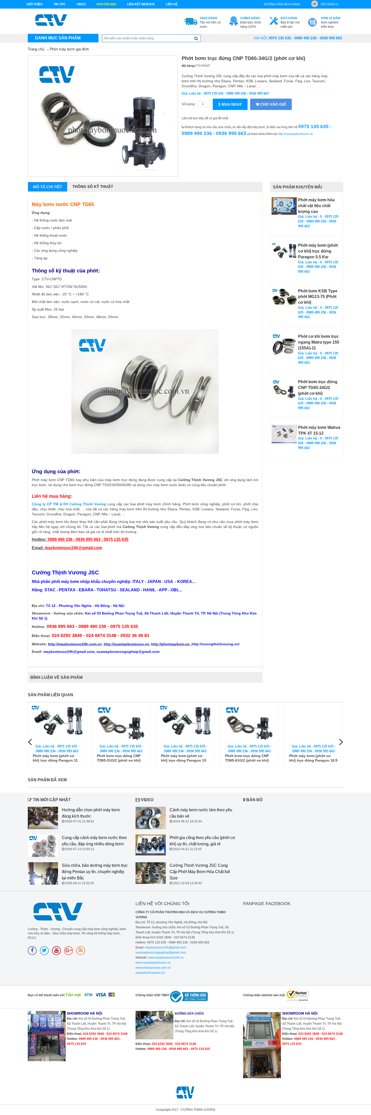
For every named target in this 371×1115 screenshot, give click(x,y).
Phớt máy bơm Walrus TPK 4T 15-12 (319, 430)
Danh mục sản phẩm (58, 38)
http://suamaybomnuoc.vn (295, 134)
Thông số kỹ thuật (92, 186)
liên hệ (172, 4)
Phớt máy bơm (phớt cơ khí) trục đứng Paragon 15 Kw (183, 758)
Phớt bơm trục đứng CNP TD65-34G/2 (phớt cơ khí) (317, 388)
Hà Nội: (261, 38)
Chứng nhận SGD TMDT (153, 995)
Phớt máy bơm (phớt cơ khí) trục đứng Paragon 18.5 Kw (313, 758)
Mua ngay (231, 104)
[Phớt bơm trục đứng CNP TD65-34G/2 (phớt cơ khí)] (284, 389)
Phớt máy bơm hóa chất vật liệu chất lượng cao (316, 206)
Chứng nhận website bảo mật (264, 995)
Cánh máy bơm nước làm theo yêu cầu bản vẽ (201, 813)
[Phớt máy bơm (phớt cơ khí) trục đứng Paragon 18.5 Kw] (313, 723)
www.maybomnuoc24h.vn (165, 957)
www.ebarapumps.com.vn (153, 967)
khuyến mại (106, 4)
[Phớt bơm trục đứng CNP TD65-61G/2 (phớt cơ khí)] (249, 723)
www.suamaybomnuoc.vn (153, 962)
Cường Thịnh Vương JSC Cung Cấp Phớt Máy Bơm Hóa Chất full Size (200, 871)
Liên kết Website (141, 4)
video (81, 4)
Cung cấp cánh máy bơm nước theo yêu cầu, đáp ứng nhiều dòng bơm (94, 840)
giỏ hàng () (329, 4)
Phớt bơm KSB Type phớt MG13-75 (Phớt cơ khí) (317, 297)
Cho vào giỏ (272, 104)
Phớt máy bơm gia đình (69, 49)
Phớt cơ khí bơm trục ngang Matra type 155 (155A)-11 (318, 342)
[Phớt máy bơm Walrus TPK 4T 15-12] (284, 434)
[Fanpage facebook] (32, 950)
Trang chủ (36, 49)
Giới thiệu (34, 4)
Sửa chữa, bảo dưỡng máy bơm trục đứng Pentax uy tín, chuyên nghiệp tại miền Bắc (95, 871)
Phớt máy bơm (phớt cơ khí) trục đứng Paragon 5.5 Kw (318, 251)
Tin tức (60, 4)
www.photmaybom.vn (150, 972)
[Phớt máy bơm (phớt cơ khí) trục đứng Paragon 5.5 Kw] (284, 252)
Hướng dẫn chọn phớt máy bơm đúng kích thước (91, 813)
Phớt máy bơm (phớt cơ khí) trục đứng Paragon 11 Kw (55, 758)
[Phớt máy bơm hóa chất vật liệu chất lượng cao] (284, 206)
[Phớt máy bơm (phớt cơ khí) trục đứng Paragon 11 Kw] (57, 723)
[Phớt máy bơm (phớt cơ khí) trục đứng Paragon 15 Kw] (185, 723)
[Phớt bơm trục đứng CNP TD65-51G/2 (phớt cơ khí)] (121, 723)
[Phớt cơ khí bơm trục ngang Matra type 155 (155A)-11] (284, 346)
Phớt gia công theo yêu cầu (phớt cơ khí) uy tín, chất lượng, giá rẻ (202, 840)
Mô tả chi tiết (47, 187)
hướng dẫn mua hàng (282, 4)
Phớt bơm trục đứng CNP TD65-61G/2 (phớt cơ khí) (247, 758)
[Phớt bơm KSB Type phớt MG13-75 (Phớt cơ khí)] (284, 297)
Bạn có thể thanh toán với (46, 995)
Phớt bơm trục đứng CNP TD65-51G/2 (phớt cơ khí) (119, 758)
